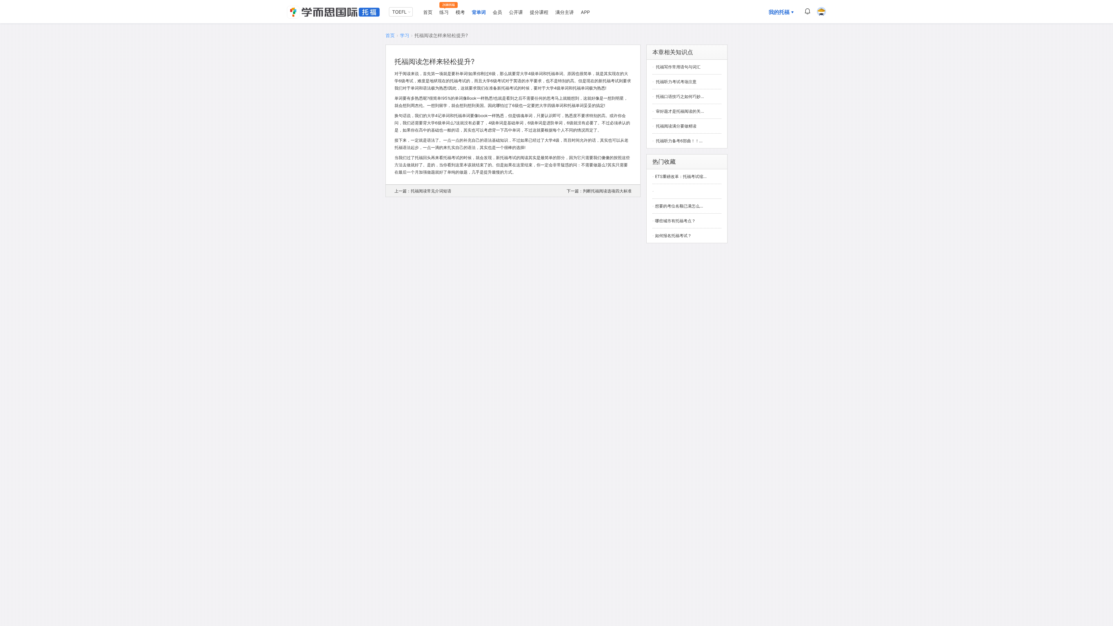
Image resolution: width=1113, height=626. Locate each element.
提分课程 (539, 12)
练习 (444, 12)
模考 (460, 12)
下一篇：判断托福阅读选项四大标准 (599, 190)
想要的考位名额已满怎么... (679, 205)
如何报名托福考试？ (673, 235)
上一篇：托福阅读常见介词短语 (422, 190)
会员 (497, 12)
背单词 (479, 12)
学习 (404, 35)
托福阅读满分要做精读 (676, 125)
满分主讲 (564, 12)
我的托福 (779, 12)
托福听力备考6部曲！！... (679, 140)
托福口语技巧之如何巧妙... (680, 96)
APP (585, 12)
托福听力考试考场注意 (676, 81)
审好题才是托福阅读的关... (680, 111)
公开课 (516, 12)
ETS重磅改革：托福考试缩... (681, 176)
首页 (427, 12)
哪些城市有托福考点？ (675, 220)
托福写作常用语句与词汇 (678, 66)
